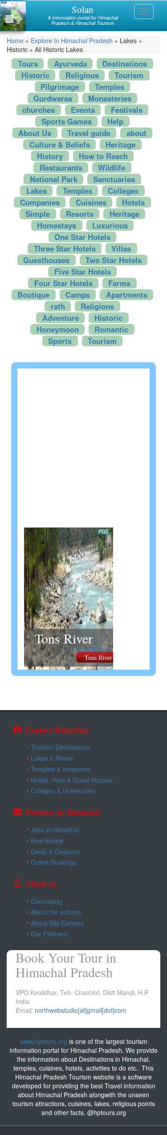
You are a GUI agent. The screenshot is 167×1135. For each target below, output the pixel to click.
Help (115, 121)
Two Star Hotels (114, 260)
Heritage (120, 144)
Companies (40, 202)
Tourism (128, 75)
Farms (119, 283)
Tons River (64, 638)
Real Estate (47, 840)
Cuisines (91, 202)
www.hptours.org (43, 1041)
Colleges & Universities (63, 790)
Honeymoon (58, 329)
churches (38, 109)
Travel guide (88, 133)
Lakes (36, 190)
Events (83, 109)
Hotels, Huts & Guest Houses (72, 779)
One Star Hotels (82, 237)
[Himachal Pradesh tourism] (84, 1032)
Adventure (60, 317)
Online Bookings (54, 862)
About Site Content (57, 923)
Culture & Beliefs (59, 144)
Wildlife (111, 167)
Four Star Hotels (63, 283)
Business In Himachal (62, 812)
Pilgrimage (60, 86)
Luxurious (110, 225)
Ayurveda (70, 63)
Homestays (56, 225)
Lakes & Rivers (52, 758)
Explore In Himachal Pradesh (72, 40)
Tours (28, 63)
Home (15, 40)
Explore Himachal (56, 729)
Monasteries (109, 98)
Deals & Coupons (55, 851)
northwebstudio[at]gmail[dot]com (80, 1010)
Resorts (80, 213)
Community (47, 901)
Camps (77, 294)
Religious (82, 75)
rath (58, 306)
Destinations (124, 63)
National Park (53, 179)
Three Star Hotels (65, 248)
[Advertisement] (83, 447)
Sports (60, 341)
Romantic (111, 329)
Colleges (123, 190)
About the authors (56, 911)
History (50, 156)
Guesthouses (46, 260)
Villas (121, 248)
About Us (34, 133)
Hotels (133, 202)
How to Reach (103, 156)
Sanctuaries (114, 179)
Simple (37, 213)
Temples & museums (60, 768)
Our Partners (49, 933)
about (136, 133)
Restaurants (61, 167)
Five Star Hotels (82, 271)
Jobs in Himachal (55, 829)
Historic (35, 75)
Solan (83, 9)
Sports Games (66, 121)
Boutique (33, 294)
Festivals (127, 109)
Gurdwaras (52, 98)
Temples (109, 86)
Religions (97, 306)
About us (41, 883)
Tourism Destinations (60, 747)
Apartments (126, 294)
